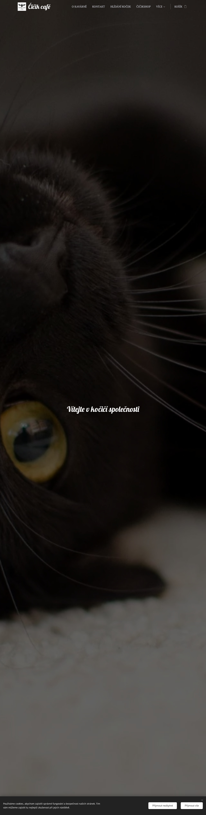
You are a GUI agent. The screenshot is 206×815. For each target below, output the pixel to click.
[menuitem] (79, 7)
